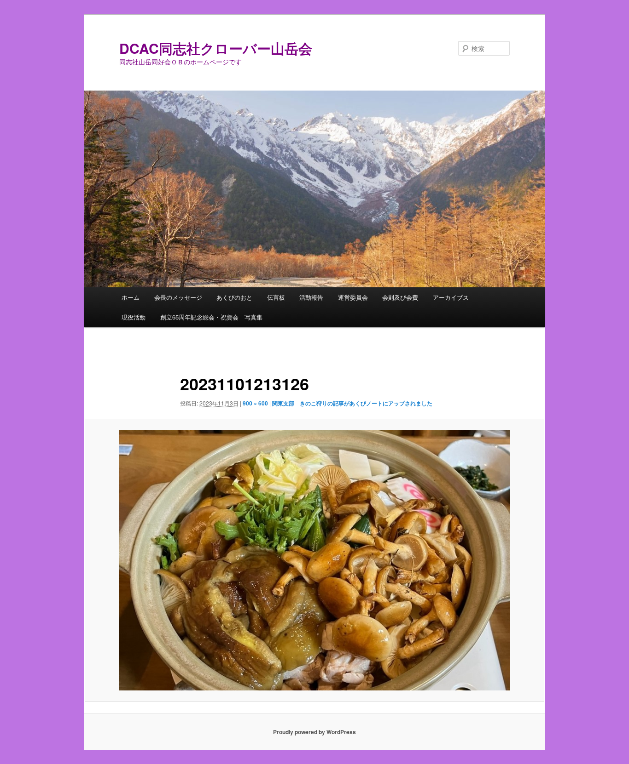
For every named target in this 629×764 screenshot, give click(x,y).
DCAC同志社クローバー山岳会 (215, 48)
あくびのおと (234, 297)
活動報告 (311, 297)
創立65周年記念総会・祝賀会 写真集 (211, 317)
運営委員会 (353, 297)
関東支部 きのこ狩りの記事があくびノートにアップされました (352, 403)
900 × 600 (255, 403)
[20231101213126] (314, 560)
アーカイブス (451, 297)
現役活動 (134, 317)
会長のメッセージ (178, 297)
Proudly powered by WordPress (314, 732)
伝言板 (276, 297)
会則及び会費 (400, 297)
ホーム (131, 297)
